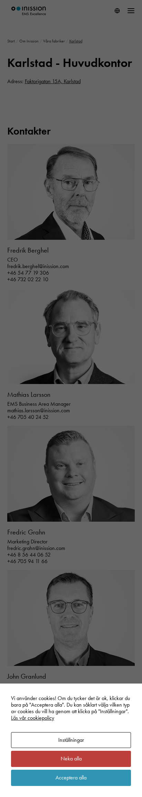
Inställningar (71, 740)
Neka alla (71, 758)
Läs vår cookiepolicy (32, 718)
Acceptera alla (71, 777)
